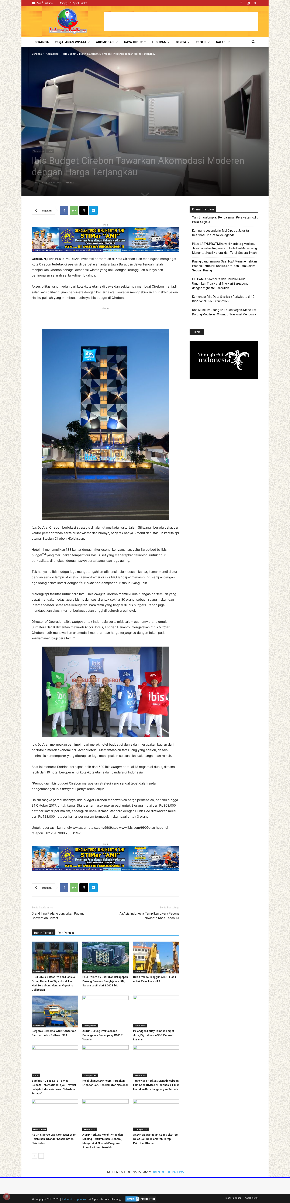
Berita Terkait (43, 933)
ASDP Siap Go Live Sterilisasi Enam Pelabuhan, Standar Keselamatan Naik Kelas (54, 1139)
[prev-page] (34, 1156)
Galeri (221, 42)
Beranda (42, 42)
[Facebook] (241, 3)
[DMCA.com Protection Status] (140, 1199)
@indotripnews (168, 1172)
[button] (253, 42)
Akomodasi (105, 42)
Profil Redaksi (233, 1198)
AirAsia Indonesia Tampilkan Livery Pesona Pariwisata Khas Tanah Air (149, 916)
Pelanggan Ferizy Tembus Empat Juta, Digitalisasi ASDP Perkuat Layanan (153, 1035)
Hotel (50, 150)
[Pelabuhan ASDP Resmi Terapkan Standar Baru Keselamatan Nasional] (105, 1061)
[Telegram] (93, 210)
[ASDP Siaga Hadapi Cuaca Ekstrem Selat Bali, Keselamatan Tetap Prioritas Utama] (156, 1115)
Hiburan (159, 42)
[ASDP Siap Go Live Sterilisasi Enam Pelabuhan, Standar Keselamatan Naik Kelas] (55, 1115)
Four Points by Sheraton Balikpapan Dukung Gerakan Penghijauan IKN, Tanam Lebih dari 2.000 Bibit (105, 981)
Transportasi (90, 1025)
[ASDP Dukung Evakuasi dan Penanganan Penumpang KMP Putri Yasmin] (105, 1011)
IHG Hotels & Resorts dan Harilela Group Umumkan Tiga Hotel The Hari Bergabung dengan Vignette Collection (220, 283)
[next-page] (41, 1156)
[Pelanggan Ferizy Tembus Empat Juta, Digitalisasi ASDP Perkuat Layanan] (156, 1011)
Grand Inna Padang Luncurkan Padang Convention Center (58, 916)
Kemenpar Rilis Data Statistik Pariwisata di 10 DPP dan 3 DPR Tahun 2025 (223, 299)
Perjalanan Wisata (70, 42)
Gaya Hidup (133, 42)
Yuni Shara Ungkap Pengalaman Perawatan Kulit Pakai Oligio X (225, 220)
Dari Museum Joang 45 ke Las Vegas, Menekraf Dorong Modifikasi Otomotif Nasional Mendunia (224, 312)
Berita (181, 42)
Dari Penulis (66, 933)
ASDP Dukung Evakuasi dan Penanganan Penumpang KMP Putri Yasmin (104, 1035)
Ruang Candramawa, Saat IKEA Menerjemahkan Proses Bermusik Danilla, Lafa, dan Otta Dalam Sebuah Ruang (224, 266)
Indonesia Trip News (74, 1199)
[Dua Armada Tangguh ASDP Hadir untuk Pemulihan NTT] (156, 957)
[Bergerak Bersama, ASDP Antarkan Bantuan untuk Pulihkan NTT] (55, 1011)
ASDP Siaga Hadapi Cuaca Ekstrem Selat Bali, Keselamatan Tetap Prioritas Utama (155, 1139)
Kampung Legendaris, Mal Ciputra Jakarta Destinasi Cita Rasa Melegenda (220, 233)
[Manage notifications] (6, 1196)
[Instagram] (248, 3)
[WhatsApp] (74, 210)
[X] (255, 3)
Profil (201, 42)
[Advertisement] (181, 21)
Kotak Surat (251, 1198)
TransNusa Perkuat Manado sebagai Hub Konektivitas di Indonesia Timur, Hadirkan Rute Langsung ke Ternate (156, 1085)
